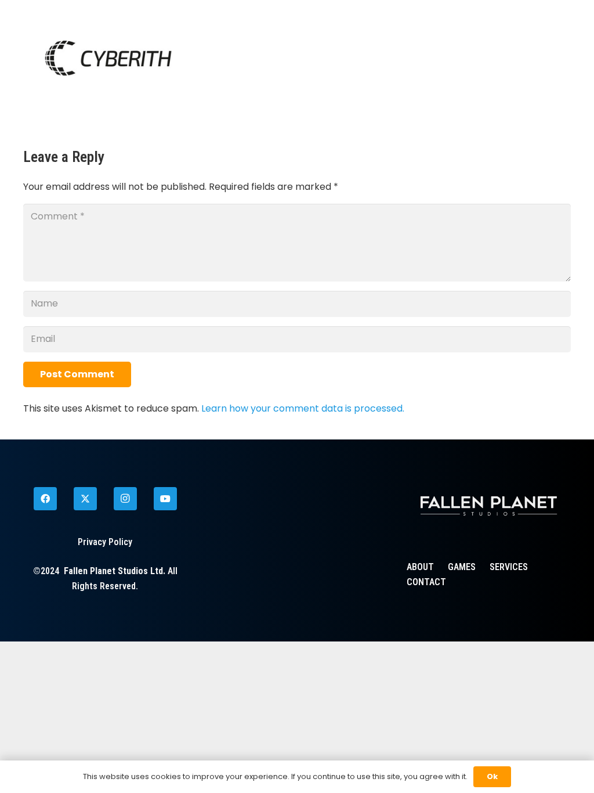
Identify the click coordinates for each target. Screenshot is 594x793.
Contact (426, 581)
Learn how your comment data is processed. (302, 408)
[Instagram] (125, 498)
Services (509, 566)
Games (462, 566)
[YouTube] (165, 498)
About (420, 566)
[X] (85, 498)
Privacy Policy (105, 541)
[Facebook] (45, 498)
